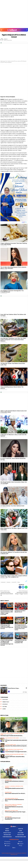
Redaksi (7, 830)
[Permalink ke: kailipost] (1, 39)
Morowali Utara (12, 749)
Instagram (21, 843)
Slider (4, 709)
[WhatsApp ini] (26, 587)
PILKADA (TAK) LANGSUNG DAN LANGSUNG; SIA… (16, 741)
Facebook (8, 841)
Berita (6, 804)
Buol (9, 810)
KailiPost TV (7, 786)
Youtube (8, 845)
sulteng (5, 706)
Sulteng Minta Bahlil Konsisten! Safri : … (14, 788)
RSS (14, 847)
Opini (14, 738)
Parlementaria (17, 733)
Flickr (21, 845)
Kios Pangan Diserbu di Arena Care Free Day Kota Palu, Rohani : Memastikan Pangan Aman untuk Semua (21, 627)
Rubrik (2, 734)
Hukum (2, 733)
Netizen (11, 754)
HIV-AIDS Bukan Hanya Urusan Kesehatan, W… (12, 818)
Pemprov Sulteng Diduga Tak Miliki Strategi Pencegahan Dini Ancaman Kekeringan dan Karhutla (6, 643)
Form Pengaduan (7, 836)
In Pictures (6, 733)
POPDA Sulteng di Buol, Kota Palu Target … (15, 811)
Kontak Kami (20, 834)
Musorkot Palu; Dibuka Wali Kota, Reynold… (16, 746)
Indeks (7, 828)
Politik (22, 733)
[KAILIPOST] (14, 30)
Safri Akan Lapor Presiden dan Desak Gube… (11, 735)
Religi (18, 582)
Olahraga (7, 744)
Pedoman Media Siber (20, 836)
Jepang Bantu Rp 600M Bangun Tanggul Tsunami (21, 592)
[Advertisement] (14, 14)
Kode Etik (20, 828)
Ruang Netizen (19, 749)
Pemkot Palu (6, 702)
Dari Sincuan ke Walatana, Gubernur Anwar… (14, 782)
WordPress (7, 843)
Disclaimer (20, 832)
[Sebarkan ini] (20, 587)
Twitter (21, 841)
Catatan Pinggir (9, 738)
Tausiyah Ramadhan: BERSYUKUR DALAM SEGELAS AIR (6, 593)
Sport (14, 744)
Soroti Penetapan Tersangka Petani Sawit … (16, 751)
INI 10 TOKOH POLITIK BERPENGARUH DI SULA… (14, 800)
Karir (20, 830)
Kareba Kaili (14, 804)
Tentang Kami (7, 834)
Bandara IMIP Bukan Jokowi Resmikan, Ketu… (15, 757)
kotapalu (8, 582)
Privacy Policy (7, 832)
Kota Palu (5, 699)
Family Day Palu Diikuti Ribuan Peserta (20, 611)
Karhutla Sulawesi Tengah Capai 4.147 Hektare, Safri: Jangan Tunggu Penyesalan (6, 612)
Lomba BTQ (14, 582)
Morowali (11, 733)
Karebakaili (3, 582)
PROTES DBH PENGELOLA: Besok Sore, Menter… (14, 807)
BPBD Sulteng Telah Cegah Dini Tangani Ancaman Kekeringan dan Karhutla (6, 626)
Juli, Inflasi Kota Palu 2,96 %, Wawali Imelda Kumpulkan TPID (20, 641)
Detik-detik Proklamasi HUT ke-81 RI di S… (15, 793)
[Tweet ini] (23, 587)
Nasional (7, 787)
